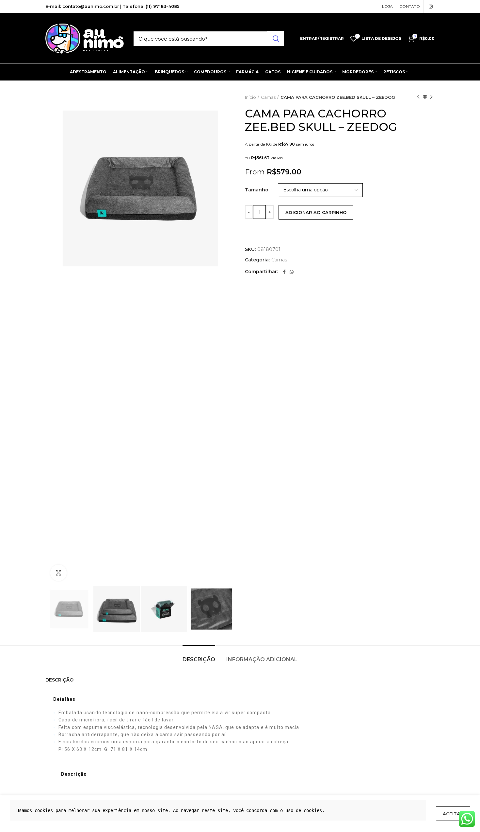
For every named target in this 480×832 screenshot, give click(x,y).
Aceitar (453, 813)
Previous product (418, 97)
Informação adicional (261, 659)
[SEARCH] (275, 38)
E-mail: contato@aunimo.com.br (82, 6)
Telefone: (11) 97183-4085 (150, 6)
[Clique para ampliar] (58, 573)
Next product (431, 97)
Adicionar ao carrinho (315, 212)
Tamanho (257, 190)
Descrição (199, 659)
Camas (268, 97)
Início (250, 97)
